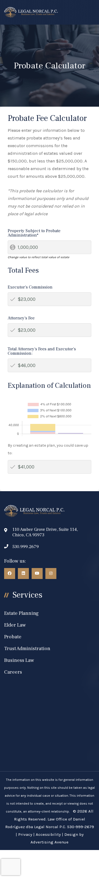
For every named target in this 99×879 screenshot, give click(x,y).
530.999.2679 (25, 546)
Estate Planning (21, 613)
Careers (13, 672)
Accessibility (48, 834)
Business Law (19, 660)
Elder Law (15, 625)
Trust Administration (27, 648)
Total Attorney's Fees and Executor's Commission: (42, 351)
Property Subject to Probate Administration (34, 233)
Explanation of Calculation (49, 385)
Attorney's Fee (21, 318)
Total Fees (23, 270)
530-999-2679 (80, 826)
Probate (12, 637)
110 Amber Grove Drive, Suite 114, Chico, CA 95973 (45, 532)
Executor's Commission (30, 287)
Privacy (25, 834)
